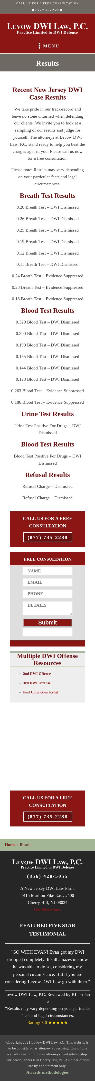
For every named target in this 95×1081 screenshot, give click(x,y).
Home (10, 844)
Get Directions (47, 909)
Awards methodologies (47, 1072)
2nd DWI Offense (37, 674)
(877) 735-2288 (48, 537)
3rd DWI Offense (37, 683)
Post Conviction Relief (40, 692)
